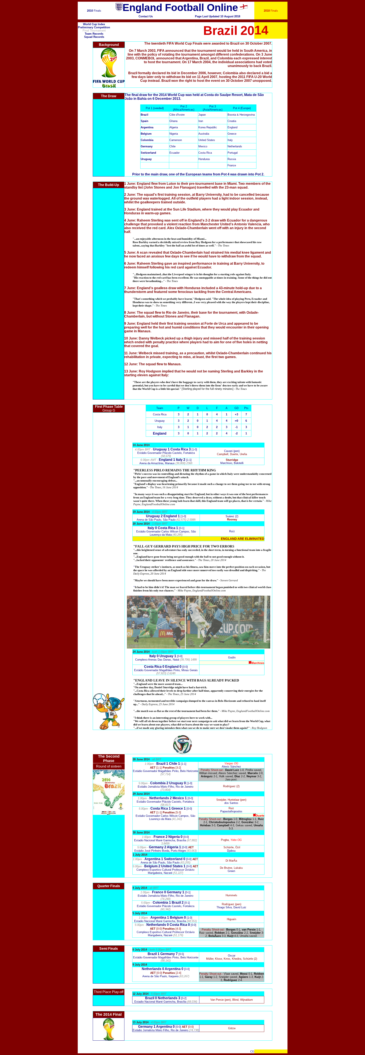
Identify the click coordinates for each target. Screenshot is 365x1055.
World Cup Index (94, 24)
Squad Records (94, 36)
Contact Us (146, 16)
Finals (94, 10)
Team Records (94, 33)
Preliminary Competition (94, 27)
